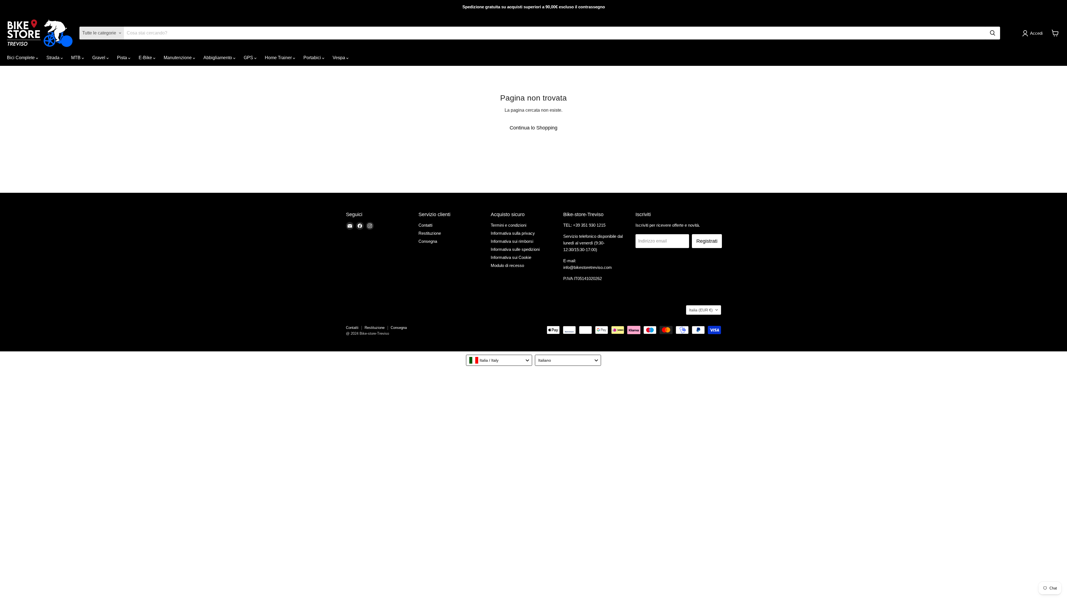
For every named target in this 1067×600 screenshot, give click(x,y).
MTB (76, 57)
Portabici (312, 57)
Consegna (427, 241)
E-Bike (146, 57)
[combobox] (499, 360)
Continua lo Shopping (533, 128)
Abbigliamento (218, 57)
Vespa (339, 57)
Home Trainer (279, 57)
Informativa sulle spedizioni (515, 249)
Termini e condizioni (508, 225)
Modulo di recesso (507, 265)
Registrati (706, 241)
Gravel (99, 57)
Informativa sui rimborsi (512, 241)
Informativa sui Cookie (511, 257)
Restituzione (429, 233)
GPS (249, 57)
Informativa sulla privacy (513, 233)
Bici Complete (21, 57)
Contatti (425, 225)
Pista (122, 57)
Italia (701, 310)
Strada (53, 57)
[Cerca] (992, 33)
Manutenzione (178, 57)
